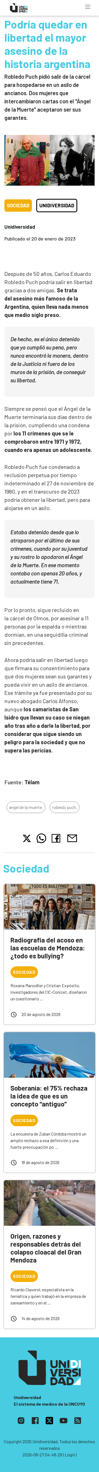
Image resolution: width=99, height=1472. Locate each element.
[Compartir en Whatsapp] (41, 838)
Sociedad (18, 205)
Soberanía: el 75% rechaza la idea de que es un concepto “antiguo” (48, 1096)
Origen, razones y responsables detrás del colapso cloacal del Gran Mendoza (45, 1248)
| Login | (70, 1454)
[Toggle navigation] (88, 7)
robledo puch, (64, 807)
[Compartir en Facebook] (57, 838)
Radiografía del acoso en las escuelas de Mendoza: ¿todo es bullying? (47, 948)
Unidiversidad (56, 205)
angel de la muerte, (26, 807)
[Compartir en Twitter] (27, 838)
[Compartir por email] (72, 837)
